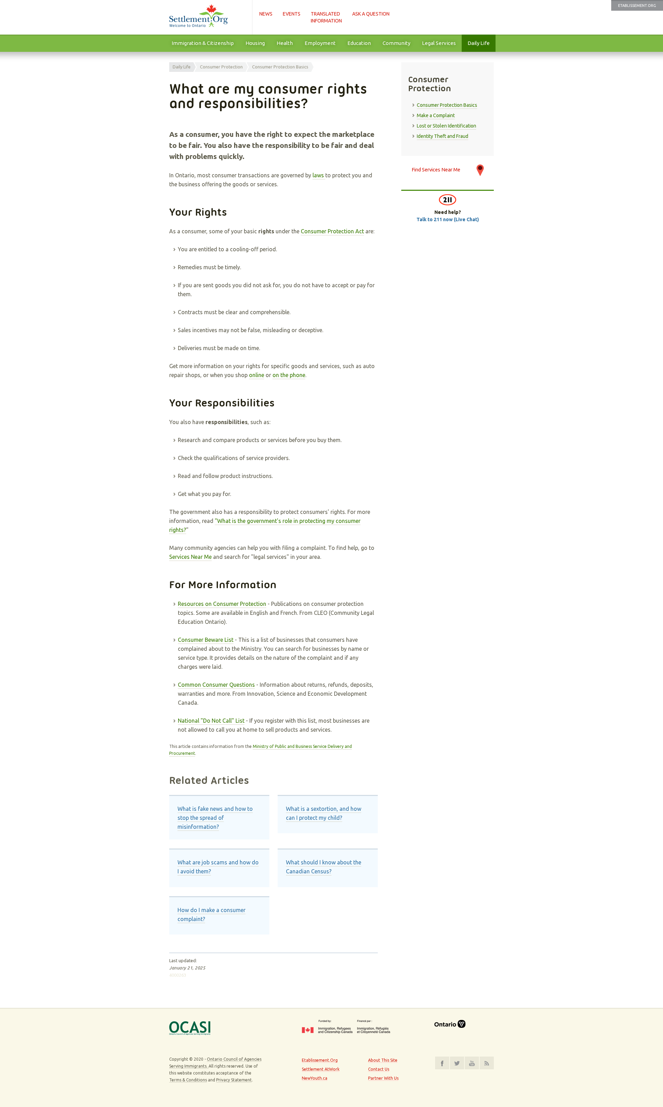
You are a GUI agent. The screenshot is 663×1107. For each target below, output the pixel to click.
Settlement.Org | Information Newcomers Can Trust (207, 17)
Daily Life (479, 43)
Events (291, 14)
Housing (255, 43)
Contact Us (378, 1069)
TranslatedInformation (326, 17)
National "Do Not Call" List (211, 720)
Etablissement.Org (637, 5)
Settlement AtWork (320, 1069)
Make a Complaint (436, 115)
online (256, 375)
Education (359, 43)
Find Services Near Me (436, 169)
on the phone (288, 375)
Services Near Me (190, 557)
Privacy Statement (234, 1080)
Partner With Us (383, 1078)
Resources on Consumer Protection (222, 604)
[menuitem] (203, 43)
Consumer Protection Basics (280, 66)
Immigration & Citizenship (203, 43)
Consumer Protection (221, 66)
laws (319, 175)
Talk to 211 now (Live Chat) (447, 219)
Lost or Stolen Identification (446, 126)
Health (285, 43)
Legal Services (439, 43)
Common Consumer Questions (216, 685)
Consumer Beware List (205, 640)
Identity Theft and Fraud (442, 136)
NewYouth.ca (314, 1078)
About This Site (382, 1060)
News (265, 14)
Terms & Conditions (188, 1080)
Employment (320, 43)
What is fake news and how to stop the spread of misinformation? (215, 818)
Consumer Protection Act (332, 231)
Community (396, 43)
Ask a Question (371, 14)
